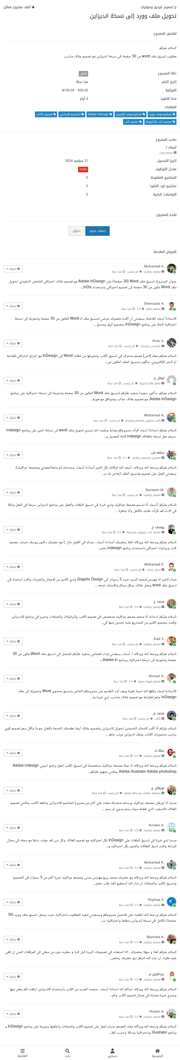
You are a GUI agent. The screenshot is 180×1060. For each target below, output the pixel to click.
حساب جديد (97, 231)
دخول (76, 231)
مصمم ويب (166, 152)
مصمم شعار (153, 308)
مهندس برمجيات (150, 346)
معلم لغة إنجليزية (150, 383)
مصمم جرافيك (152, 271)
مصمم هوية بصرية (149, 681)
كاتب (158, 718)
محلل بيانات (153, 569)
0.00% (83, 169)
